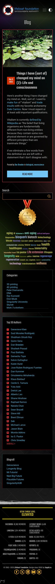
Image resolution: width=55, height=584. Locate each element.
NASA (17, 256)
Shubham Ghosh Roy (21, 337)
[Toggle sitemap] (44, 10)
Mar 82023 (11, 80)
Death (49, 241)
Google (39, 245)
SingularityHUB (14, 483)
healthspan (15, 248)
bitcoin (9, 240)
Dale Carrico (14, 109)
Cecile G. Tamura (19, 383)
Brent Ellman (17, 417)
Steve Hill (15, 413)
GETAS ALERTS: (34, 531)
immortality (41, 248)
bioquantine (10, 237)
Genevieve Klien (19, 329)
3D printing (12, 284)
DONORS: (18, 541)
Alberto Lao (16, 394)
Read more (27, 174)
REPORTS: (32, 545)
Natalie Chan (17, 406)
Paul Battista (17, 352)
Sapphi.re (48, 567)
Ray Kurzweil (13, 296)
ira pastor (21, 252)
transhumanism (29, 263)
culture (45, 241)
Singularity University (17, 301)
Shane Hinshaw (19, 398)
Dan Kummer (17, 371)
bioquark (21, 237)
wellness (41, 263)
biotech (32, 237)
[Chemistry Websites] (27, 213)
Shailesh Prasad (19, 348)
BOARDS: (32, 541)
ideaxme (31, 249)
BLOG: (31, 537)
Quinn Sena (16, 341)
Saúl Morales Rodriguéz (23, 333)
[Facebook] (16, 571)
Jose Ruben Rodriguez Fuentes (26, 367)
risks (27, 260)
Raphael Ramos (19, 402)
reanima (35, 256)
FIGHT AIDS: (12, 545)
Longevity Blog (14, 468)
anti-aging (30, 233)
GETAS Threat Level (27, 514)
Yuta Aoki (15, 386)
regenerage (46, 256)
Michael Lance (18, 425)
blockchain (17, 241)
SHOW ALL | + (11, 444)
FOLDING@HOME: (10, 550)
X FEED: (11, 537)
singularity (32, 260)
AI (14, 233)
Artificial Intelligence (43, 234)
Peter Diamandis (15, 290)
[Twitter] (22, 571)
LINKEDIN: (10, 531)
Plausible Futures (15, 479)
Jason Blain (17, 428)
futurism (33, 245)
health (45, 245)
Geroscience (13, 465)
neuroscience (39, 165)
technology (15, 263)
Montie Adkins (18, 432)
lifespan (48, 252)
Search (49, 196)
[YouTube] (33, 571)
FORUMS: (20, 558)
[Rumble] (39, 571)
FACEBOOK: (9, 524)
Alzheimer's (20, 234)
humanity (25, 249)
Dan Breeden (19, 165)
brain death (24, 241)
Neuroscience (23, 257)
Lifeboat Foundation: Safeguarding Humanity (20, 10)
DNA (9, 293)
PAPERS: (32, 554)
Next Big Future (14, 476)
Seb (13, 421)
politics (29, 257)
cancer (30, 241)
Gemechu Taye (18, 356)
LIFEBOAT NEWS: (35, 524)
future (27, 245)
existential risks (11, 245)
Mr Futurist (12, 472)
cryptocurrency (38, 241)
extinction (21, 245)
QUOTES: (32, 558)
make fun (12, 102)
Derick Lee (16, 390)
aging (9, 233)
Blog (27, 23)
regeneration (12, 259)
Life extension (35, 252)
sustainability (45, 260)
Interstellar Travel (10, 253)
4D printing (12, 287)
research (22, 260)
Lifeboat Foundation (21, 567)
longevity (9, 256)
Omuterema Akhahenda (22, 375)
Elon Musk (12, 299)
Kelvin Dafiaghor (19, 360)
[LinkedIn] (28, 571)
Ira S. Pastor (17, 436)
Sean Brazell (17, 409)
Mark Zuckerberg (15, 307)
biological (29, 165)
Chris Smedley (18, 440)
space (38, 260)
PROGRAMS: (33, 550)
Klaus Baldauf (18, 379)
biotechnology (44, 237)
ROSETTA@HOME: (9, 554)
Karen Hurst (17, 364)
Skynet (10, 304)
